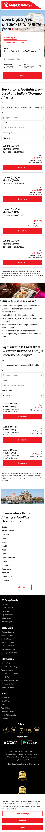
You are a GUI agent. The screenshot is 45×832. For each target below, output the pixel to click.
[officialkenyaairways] (21, 730)
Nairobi (4, 527)
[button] (15, 42)
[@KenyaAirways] (14, 730)
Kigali (3, 554)
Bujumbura (6, 569)
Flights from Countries (28, 757)
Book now (22, 417)
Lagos (4, 561)
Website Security (7, 670)
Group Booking (7, 635)
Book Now (22, 167)
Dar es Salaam (7, 531)
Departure (8, 64)
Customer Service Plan (9, 680)
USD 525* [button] (20, 29)
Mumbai (5, 542)
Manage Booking (7, 632)
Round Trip (8, 37)
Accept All (22, 827)
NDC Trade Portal (7, 642)
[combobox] (22, 107)
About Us (4, 604)
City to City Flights (31, 754)
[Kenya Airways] (6, 730)
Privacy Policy (6, 663)
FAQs (3, 705)
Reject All (22, 821)
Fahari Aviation (6, 618)
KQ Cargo (5, 611)
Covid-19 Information (9, 715)
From (6, 48)
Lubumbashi (6, 576)
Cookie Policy (6, 677)
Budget (4, 123)
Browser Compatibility (9, 673)
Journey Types (6, 133)
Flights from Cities (13, 757)
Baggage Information (9, 653)
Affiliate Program (7, 639)
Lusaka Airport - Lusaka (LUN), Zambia (21, 51)
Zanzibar (5, 534)
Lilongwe (5, 580)
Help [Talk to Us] (7, 701)
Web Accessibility (7, 687)
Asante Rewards (7, 608)
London (4, 538)
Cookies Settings (22, 814)
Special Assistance (8, 649)
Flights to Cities (29, 751)
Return (26, 64)
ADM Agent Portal (7, 646)
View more (22, 587)
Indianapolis (6, 565)
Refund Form (6, 718)
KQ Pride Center (7, 615)
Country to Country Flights (14, 754)
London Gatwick (8, 557)
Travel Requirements (8, 711)
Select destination (12, 59)
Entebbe (5, 546)
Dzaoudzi (5, 573)
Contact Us (5, 698)
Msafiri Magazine (7, 622)
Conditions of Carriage (9, 667)
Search (23, 75)
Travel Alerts (5, 708)
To (5, 56)
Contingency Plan (7, 684)
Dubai (3, 550)
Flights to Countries (15, 751)
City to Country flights (22, 760)
